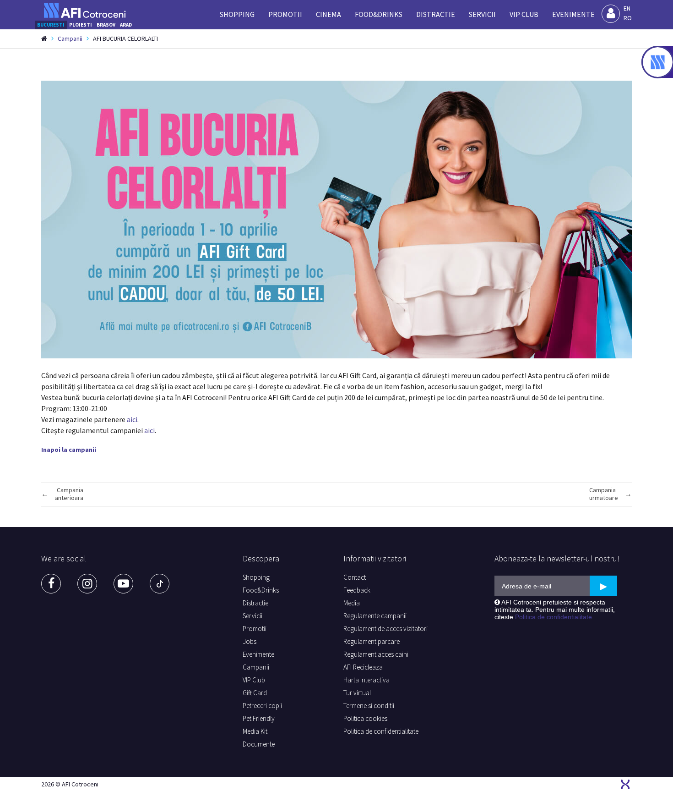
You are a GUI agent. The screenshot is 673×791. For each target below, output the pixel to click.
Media (351, 603)
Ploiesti (80, 25)
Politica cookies (365, 718)
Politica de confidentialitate (380, 731)
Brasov (106, 25)
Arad (126, 25)
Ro (628, 18)
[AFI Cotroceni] (84, 10)
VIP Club (524, 14)
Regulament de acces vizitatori (385, 628)
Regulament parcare (371, 641)
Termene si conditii (368, 705)
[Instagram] (87, 583)
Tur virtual (357, 692)
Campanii (70, 38)
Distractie (435, 14)
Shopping (237, 14)
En (627, 8)
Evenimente (573, 14)
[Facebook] (51, 583)
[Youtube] (123, 583)
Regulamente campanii (375, 615)
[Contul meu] (611, 14)
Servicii (482, 14)
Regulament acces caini (375, 654)
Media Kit (255, 731)
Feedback (356, 590)
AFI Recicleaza (363, 667)
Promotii (285, 14)
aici (132, 419)
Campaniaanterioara (69, 494)
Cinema (328, 14)
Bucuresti (51, 25)
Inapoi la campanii (68, 449)
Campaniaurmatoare (603, 494)
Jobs (249, 641)
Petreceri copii (262, 705)
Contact (354, 577)
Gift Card (255, 692)
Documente (259, 744)
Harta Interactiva (366, 680)
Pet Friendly (259, 718)
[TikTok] (159, 583)
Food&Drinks (378, 14)
